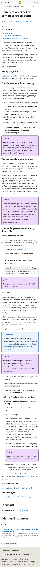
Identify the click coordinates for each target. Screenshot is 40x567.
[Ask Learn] (33, 6)
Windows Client (19, 6)
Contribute (4, 562)
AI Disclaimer (5, 559)
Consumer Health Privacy (26, 562)
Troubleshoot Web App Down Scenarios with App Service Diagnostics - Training (19, 530)
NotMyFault (19, 249)
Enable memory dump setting (12, 36)
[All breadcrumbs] (3, 6)
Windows (9, 6)
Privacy (12, 562)
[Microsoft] (20, 2)
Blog (26, 559)
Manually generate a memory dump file (15, 38)
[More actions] (37, 6)
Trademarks (15, 564)
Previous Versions (17, 559)
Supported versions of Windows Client (20, 21)
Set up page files (8, 33)
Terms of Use (5, 564)
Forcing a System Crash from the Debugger (16, 497)
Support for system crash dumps (16, 76)
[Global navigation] (2, 2)
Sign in (36, 2)
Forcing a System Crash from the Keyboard (16, 488)
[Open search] (31, 2)
